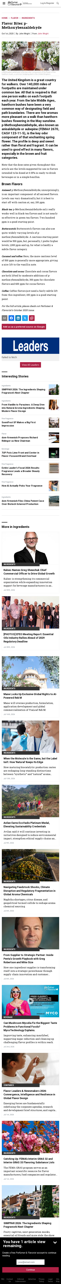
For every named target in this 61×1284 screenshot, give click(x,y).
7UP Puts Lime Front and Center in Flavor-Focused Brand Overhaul (20, 454)
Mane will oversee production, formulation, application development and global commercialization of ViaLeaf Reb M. (28, 706)
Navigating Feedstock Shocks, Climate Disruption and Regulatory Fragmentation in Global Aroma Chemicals (29, 891)
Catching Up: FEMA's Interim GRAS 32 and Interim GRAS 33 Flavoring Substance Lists (29, 1160)
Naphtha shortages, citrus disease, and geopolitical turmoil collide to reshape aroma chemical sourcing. (29, 903)
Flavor (14, 18)
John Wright (43, 33)
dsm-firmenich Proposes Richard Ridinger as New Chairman (20, 439)
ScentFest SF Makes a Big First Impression (19, 424)
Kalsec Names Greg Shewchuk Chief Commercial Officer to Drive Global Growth (29, 571)
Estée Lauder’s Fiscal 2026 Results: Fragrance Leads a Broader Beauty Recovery (21, 471)
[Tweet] (25, 318)
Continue (30, 1269)
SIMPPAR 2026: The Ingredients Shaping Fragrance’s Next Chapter (23, 391)
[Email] (4, 318)
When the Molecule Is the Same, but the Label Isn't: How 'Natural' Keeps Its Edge (30, 760)
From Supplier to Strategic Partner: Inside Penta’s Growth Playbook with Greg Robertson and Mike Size (28, 958)
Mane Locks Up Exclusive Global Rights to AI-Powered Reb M (30, 696)
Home (5, 18)
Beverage (5, 449)
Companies (9, 1085)
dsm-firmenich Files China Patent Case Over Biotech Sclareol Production (23, 502)
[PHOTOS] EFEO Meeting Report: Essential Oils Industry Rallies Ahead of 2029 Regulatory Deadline (28, 638)
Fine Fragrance (7, 419)
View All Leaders (30, 364)
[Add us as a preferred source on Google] (32, 318)
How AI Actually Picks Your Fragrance (22, 485)
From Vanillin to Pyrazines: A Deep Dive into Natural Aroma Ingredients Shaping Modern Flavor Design (23, 407)
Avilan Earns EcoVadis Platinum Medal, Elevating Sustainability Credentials (27, 824)
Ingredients (28, 18)
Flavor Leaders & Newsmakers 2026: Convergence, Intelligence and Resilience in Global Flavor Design (29, 1094)
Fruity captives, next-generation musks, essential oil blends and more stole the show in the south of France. (29, 1235)
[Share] (11, 318)
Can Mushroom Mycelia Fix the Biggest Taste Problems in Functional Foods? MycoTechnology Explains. (30, 1026)
